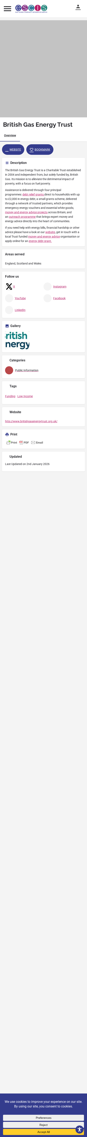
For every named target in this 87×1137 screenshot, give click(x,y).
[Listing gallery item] (17, 340)
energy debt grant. (40, 241)
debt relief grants (33, 194)
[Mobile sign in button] (79, 6)
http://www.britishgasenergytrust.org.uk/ (31, 421)
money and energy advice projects (26, 212)
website (50, 232)
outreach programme (22, 216)
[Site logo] (31, 9)
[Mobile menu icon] (7, 9)
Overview (10, 135)
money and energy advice (44, 236)
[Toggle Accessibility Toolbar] (79, 1129)
